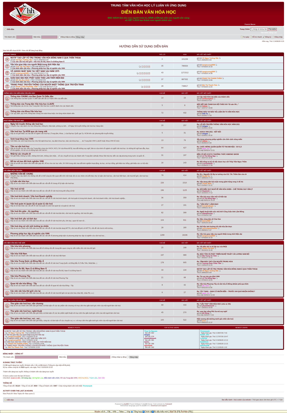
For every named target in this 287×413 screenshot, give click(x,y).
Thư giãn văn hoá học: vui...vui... (25, 318)
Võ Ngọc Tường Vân (24, 60)
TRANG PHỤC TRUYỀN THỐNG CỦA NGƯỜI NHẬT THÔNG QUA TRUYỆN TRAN (47, 85)
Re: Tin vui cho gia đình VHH (208, 276)
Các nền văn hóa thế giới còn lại (25, 291)
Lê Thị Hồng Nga (209, 156)
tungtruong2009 (208, 65)
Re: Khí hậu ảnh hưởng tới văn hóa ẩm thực (214, 226)
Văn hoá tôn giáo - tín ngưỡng (24, 211)
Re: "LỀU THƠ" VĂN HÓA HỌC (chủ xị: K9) (214, 304)
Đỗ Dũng (205, 313)
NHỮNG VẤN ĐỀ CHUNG (21, 174)
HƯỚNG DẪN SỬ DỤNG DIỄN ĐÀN (143, 46)
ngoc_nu (205, 148)
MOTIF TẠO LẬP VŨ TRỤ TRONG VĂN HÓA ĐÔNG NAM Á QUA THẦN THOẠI (45, 58)
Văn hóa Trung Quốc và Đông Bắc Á (27, 261)
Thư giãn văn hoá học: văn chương (26, 303)
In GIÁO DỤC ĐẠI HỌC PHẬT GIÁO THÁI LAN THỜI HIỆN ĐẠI (28, 342)
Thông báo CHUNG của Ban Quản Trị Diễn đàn (31, 96)
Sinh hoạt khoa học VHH (21, 139)
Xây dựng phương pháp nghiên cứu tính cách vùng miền (219, 139)
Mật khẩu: (37, 37)
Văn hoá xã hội (17, 189)
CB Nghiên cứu (37, 378)
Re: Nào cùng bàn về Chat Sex (209, 219)
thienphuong (207, 213)
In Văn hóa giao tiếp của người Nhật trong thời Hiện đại (24, 335)
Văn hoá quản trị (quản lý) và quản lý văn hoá (31, 204)
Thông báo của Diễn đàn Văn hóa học (19, 93)
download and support (159, 405)
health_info (204, 335)
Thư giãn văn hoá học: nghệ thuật (26, 311)
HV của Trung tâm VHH (68, 378)
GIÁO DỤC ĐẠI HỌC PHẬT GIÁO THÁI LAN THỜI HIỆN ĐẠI (37, 78)
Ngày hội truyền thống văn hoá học (26, 124)
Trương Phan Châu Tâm (211, 263)
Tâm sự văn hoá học (19, 146)
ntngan (205, 126)
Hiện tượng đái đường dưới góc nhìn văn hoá (215, 319)
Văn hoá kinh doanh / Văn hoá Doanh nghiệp (31, 196)
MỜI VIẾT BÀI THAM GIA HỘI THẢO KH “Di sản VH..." (218, 104)
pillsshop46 (204, 345)
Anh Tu (205, 113)
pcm (204, 321)
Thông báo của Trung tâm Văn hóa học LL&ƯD (32, 104)
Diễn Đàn (10, 29)
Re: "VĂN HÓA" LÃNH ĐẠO (207, 204)
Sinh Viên (101, 378)
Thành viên (93, 378)
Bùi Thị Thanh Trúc (209, 85)
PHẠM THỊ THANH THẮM (212, 78)
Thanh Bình (207, 183)
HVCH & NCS (83, 378)
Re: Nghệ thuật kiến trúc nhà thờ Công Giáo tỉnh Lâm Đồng (220, 211)
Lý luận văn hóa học (19, 181)
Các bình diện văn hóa (21, 68)
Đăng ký (268, 37)
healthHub (204, 342)
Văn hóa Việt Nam (18, 254)
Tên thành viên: (10, 37)
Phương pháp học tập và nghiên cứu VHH (48, 68)
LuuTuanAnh (207, 163)
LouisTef (203, 338)
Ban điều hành (227, 400)
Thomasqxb (205, 331)
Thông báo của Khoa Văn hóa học (26, 111)
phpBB (126, 404)
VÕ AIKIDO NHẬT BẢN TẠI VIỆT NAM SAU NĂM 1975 (34, 71)
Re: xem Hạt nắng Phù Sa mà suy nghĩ (212, 311)
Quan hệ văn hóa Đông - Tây (23, 283)
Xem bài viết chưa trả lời (11, 50)
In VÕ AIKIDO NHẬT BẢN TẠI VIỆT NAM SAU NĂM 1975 (25, 338)
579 (152, 336)
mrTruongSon (207, 99)
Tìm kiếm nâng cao (269, 33)
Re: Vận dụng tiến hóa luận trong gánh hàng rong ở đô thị (220, 182)
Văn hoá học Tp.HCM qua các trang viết (28, 131)
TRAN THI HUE (208, 248)
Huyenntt (206, 191)
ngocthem (148, 345)
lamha (146, 342)
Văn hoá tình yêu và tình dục (23, 219)
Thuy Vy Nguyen (150, 331)
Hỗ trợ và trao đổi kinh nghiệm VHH (27, 161)
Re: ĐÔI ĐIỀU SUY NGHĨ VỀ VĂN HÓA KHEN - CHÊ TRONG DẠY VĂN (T (225, 189)
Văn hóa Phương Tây (20, 276)
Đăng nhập (279, 37)
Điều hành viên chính (51, 378)
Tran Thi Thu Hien (23, 66)
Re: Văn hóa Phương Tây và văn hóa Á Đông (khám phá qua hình (222, 284)
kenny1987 (206, 221)
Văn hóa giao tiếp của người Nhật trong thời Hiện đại (35, 64)
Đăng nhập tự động (67, 37)
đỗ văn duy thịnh (22, 80)
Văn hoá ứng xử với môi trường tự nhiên (29, 226)
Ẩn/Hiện (184, 411)
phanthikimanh (208, 306)
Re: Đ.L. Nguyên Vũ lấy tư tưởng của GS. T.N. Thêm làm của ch (222, 174)
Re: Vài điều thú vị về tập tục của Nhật (212, 246)
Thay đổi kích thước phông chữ (280, 28)
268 (152, 344)
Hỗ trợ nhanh (257, 37)
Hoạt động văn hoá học (14, 120)
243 (152, 347)
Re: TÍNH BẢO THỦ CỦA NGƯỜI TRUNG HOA (215, 261)
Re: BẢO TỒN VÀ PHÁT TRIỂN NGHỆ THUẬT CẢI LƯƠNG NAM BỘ (223, 254)
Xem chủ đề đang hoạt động (32, 50)
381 (152, 340)
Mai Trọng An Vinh (209, 256)
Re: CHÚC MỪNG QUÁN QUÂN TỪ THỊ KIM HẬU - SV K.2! (219, 147)
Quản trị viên (15, 378)
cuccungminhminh (209, 228)
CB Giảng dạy (26, 378)
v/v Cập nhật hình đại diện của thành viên (213, 97)
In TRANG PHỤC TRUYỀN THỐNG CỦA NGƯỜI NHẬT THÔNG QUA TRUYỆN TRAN (36, 345)
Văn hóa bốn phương (20, 246)
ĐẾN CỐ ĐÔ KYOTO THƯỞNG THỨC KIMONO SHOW (218, 154)
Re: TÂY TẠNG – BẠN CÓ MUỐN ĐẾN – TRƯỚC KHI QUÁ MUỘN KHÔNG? (226, 291)
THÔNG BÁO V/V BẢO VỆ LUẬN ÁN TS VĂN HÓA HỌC (218, 112)
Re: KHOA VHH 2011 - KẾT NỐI (209, 132)
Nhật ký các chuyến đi (20, 154)
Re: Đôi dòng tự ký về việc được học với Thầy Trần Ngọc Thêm (222, 162)
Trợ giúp (246, 37)
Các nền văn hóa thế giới (22, 61)
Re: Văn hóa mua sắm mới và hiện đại (212, 197)
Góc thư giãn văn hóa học (15, 300)
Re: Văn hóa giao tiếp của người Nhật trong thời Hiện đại (219, 234)
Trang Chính (245, 29)
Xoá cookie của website (242, 400)
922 (152, 333)
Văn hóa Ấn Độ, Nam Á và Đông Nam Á (49, 61)
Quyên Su (206, 176)
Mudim (97, 411)
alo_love (205, 286)
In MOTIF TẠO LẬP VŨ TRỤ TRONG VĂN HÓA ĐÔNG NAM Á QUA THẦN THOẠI (35, 331)
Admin (204, 106)
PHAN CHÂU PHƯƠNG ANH (27, 87)
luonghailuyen (208, 206)
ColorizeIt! (168, 404)
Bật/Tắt (173, 411)
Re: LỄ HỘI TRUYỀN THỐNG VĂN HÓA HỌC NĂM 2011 (218, 124)
